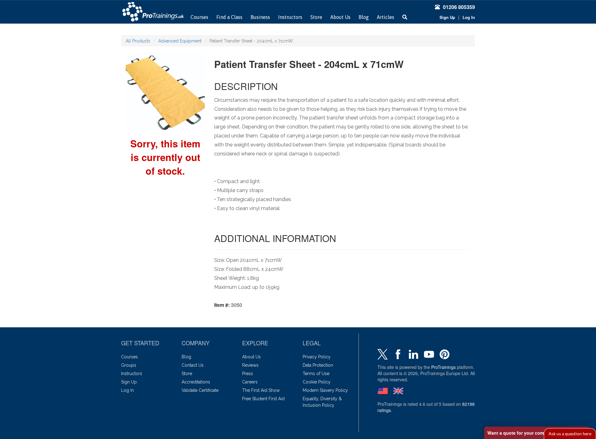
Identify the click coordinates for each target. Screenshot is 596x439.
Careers (250, 381)
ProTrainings (443, 367)
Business (260, 17)
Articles (385, 17)
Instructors (290, 17)
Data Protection (318, 365)
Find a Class (229, 17)
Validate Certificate (200, 390)
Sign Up (447, 17)
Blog (364, 17)
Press (247, 373)
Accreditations (196, 381)
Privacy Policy (317, 356)
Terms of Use (316, 373)
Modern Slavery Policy (325, 390)
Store (316, 17)
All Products (138, 40)
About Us (340, 17)
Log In (469, 17)
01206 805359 (459, 7)
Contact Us (193, 365)
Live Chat (570, 433)
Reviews (250, 365)
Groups (128, 365)
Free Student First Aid (263, 398)
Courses (199, 17)
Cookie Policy (317, 381)
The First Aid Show (261, 390)
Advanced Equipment (179, 40)
